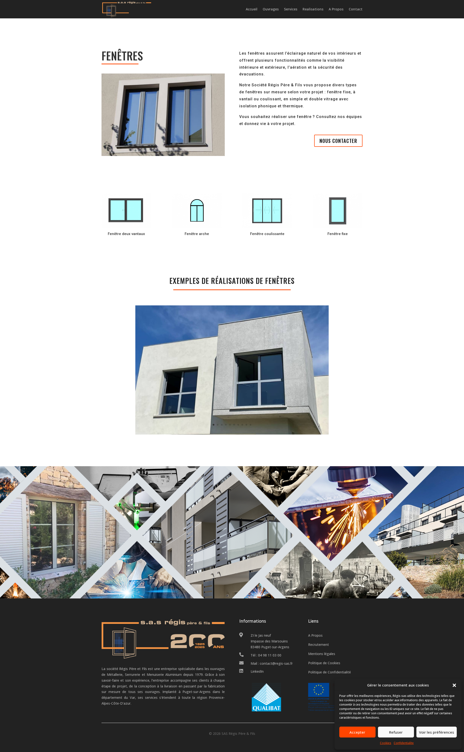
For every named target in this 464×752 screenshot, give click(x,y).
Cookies (385, 743)
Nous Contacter (338, 140)
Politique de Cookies (324, 663)
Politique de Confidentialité (329, 672)
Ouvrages (271, 9)
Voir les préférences (436, 732)
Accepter (357, 732)
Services (290, 9)
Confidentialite (404, 743)
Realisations (313, 9)
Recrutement (318, 644)
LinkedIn (257, 671)
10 (250, 425)
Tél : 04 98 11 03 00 (266, 655)
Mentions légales (321, 653)
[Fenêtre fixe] (337, 227)
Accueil (251, 9)
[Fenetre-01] (232, 433)
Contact (355, 9)
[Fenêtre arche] (197, 227)
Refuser (396, 732)
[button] (454, 685)
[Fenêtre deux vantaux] (126, 227)
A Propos (336, 9)
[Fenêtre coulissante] (267, 227)
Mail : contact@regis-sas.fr (272, 663)
